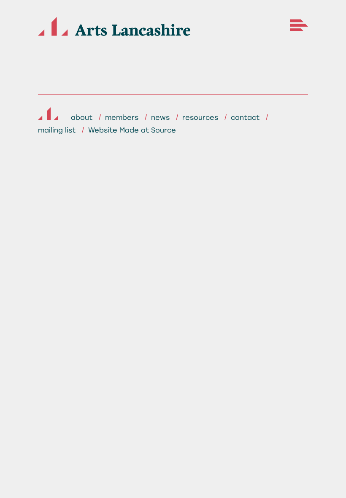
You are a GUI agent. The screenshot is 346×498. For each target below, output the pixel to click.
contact (245, 118)
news (160, 118)
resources (200, 118)
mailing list (57, 130)
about (81, 118)
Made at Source (147, 130)
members (121, 118)
